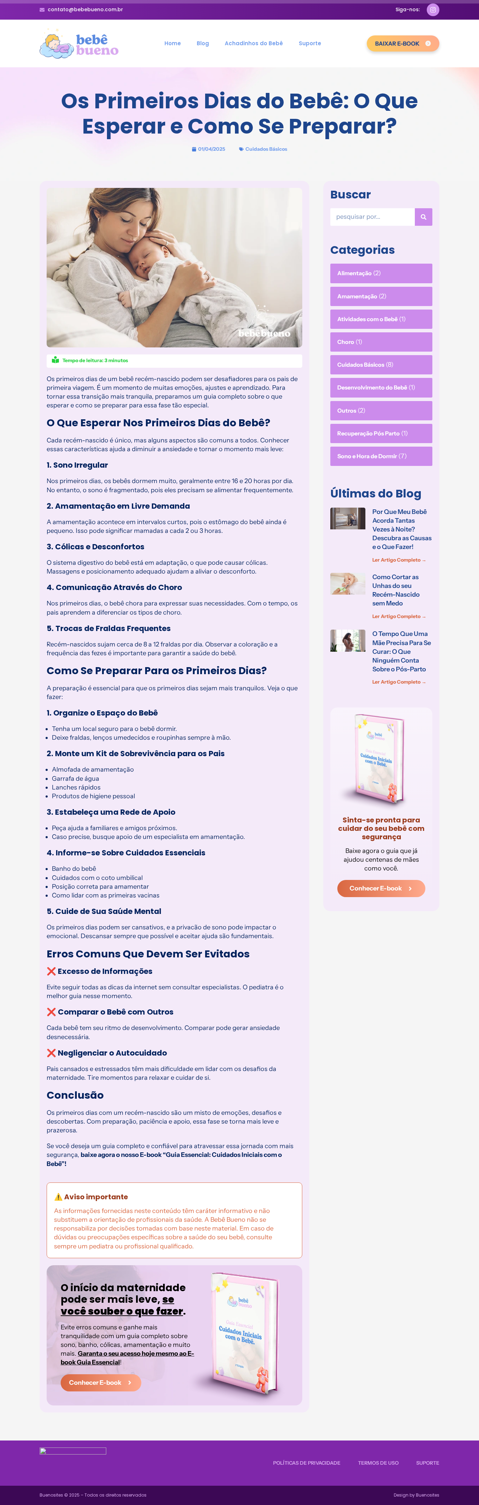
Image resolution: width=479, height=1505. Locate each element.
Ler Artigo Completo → (399, 560)
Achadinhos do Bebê (254, 43)
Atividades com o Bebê (367, 319)
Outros (346, 410)
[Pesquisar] (423, 217)
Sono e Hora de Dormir (367, 456)
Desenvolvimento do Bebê (372, 387)
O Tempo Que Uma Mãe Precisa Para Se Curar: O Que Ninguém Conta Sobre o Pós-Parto (401, 651)
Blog (203, 43)
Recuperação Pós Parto (368, 433)
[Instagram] (433, 10)
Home (172, 43)
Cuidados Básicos (266, 149)
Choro (345, 341)
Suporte (310, 43)
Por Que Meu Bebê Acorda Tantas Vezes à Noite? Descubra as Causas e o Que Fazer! (402, 529)
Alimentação (354, 273)
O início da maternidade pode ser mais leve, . (123, 1299)
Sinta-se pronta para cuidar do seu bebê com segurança (381, 828)
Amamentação (357, 296)
